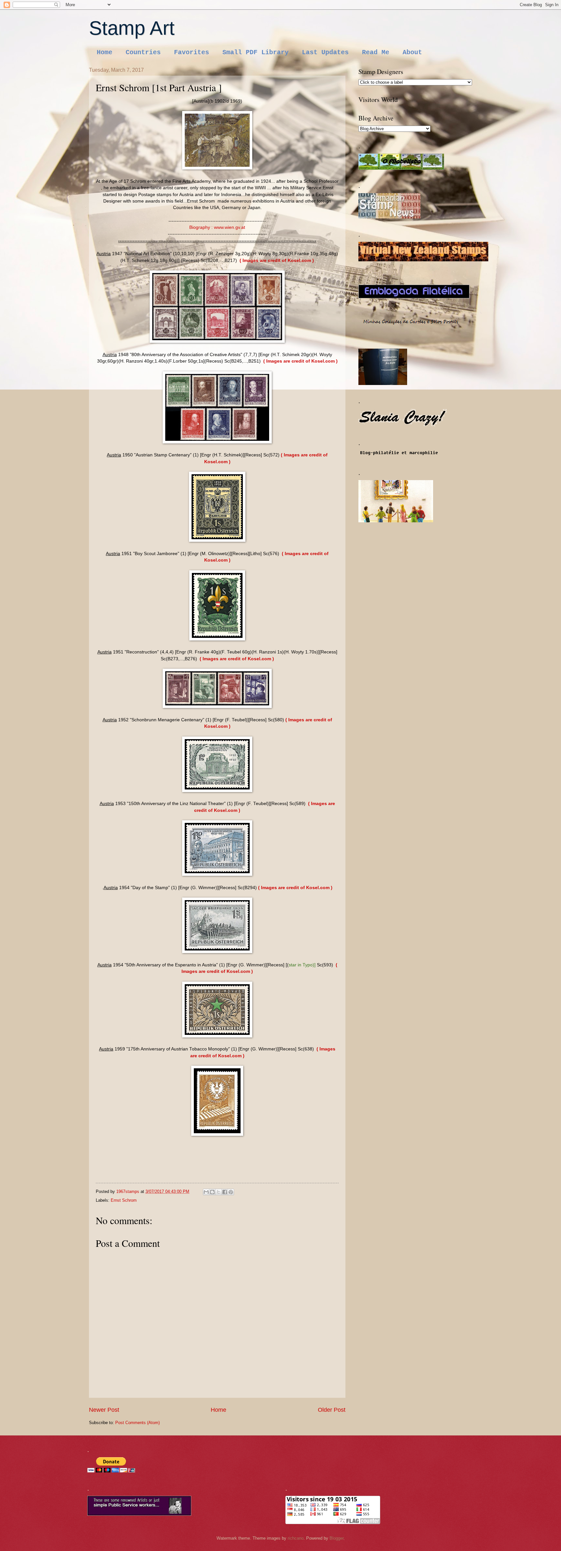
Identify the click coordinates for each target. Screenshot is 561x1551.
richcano (296, 1538)
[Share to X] (218, 1192)
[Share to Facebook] (224, 1192)
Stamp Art (132, 28)
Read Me (375, 52)
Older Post (331, 1410)
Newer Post (104, 1410)
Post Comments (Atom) (137, 1422)
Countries (143, 52)
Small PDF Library (255, 52)
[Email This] (206, 1192)
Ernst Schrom (124, 1200)
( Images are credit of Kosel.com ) (277, 260)
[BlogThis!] (212, 1192)
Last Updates (325, 52)
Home (104, 52)
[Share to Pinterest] (231, 1192)
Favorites (191, 52)
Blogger (336, 1538)
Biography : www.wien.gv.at (217, 227)
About (412, 52)
